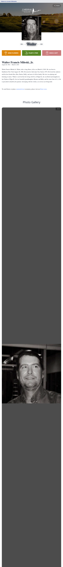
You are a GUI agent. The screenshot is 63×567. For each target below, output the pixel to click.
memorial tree (20, 89)
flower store (43, 89)
